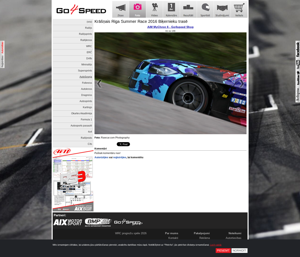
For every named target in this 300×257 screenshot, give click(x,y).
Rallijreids (86, 137)
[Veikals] (239, 9)
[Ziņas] (120, 9)
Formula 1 (86, 119)
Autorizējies (101, 157)
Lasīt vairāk (216, 245)
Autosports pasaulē (81, 125)
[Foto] (137, 9)
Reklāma (204, 237)
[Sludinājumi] (222, 9)
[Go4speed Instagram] (298, 101)
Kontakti (173, 237)
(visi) (89, 21)
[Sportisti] (205, 9)
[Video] (154, 9)
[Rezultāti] (188, 9)
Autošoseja (86, 76)
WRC (89, 46)
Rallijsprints (85, 34)
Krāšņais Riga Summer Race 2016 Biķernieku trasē (141, 21)
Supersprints (85, 70)
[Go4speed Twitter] (298, 85)
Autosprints (86, 101)
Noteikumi (235, 233)
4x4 (90, 131)
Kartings (87, 107)
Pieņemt (223, 250)
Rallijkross (86, 40)
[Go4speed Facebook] (298, 57)
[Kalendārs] (171, 9)
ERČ (89, 52)
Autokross (86, 89)
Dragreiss (86, 95)
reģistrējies (119, 157)
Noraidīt (239, 250)
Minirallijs (86, 64)
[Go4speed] (81, 9)
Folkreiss (87, 82)
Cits (90, 144)
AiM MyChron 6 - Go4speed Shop (170, 27)
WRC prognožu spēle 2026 (131, 233)
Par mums (171, 233)
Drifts (89, 58)
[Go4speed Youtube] (298, 69)
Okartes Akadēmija (81, 113)
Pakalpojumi (202, 233)
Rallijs (88, 27)
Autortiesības (233, 237)
